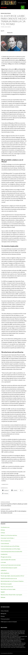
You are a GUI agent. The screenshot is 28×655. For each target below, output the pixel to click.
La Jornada (3, 562)
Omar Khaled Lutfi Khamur (5, 643)
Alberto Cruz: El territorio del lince (9, 535)
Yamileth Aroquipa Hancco (20, 647)
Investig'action (4, 554)
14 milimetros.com (5, 527)
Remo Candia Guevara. (10, 644)
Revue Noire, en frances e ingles (8, 589)
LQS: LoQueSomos (5, 573)
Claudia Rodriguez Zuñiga (12, 633)
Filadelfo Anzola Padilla (5, 634)
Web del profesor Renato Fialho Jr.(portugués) (11, 594)
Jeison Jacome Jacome (23, 636)
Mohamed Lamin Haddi (5, 641)
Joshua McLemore (4, 637)
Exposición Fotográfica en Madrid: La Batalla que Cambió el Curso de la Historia (14, 503)
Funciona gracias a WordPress (7, 653)
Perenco (20, 643)
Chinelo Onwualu (4, 633)
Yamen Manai (13, 647)
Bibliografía (3, 613)
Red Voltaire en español (6, 584)
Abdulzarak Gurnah (4, 630)
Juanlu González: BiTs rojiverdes (8, 559)
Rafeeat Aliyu (3, 644)
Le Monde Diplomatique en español (9, 567)
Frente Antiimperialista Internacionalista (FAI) (11, 551)
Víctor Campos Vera (4, 647)
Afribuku (3, 530)
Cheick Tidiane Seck (21, 632)
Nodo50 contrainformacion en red (9, 578)
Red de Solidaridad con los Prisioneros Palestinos (12, 581)
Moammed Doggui (10, 640)
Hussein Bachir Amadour (5, 636)
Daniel (9, 26)
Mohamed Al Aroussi (17, 640)
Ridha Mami (16, 644)
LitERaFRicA (4, 570)
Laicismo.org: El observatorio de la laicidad (11, 565)
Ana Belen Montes (21, 630)
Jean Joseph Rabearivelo (14, 636)
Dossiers (3, 616)
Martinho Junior (3, 640)
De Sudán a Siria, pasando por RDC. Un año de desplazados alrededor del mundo (14, 511)
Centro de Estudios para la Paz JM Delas (10, 546)
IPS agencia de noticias (6, 557)
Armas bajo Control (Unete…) (7, 538)
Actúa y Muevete (5, 610)
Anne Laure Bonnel (4, 632)
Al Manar (3, 532)
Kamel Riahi (18, 637)
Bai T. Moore (10, 632)
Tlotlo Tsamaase (15, 645)
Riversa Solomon (22, 644)
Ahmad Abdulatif (11, 630)
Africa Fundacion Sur (6, 540)
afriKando (4, 7)
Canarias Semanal (5, 543)
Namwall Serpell (12, 641)
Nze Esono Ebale (18, 641)
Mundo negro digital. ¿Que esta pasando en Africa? (12, 575)
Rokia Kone (3, 645)
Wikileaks (3, 597)
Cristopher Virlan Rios (21, 633)
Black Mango (14, 632)
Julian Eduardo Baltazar (12, 637)
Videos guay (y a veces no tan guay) (9, 621)
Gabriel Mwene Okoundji (14, 634)
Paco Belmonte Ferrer (14, 643)
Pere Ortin (24, 643)
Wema (9, 647)
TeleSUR (3, 592)
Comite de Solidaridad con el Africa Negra (10, 548)
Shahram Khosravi (8, 645)
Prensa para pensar (6, 13)
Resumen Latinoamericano (7, 586)
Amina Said (16, 630)
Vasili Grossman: (21, 645)
